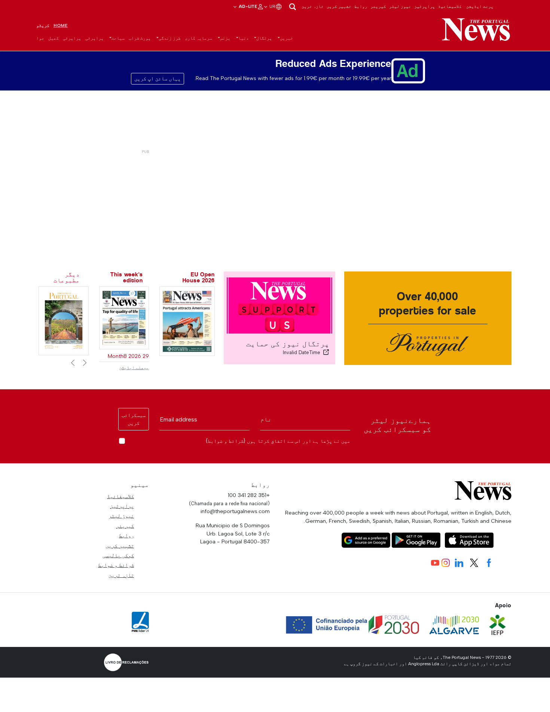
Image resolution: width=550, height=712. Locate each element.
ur (271, 6)
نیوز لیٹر (400, 6)
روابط (360, 6)
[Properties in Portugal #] (64, 320)
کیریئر (378, 6)
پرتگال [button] (264, 38)
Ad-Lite (247, 6)
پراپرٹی (94, 38)
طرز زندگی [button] (170, 38)
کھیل (53, 38)
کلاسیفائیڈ (450, 6)
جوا (40, 38)
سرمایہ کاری (198, 38)
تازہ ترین (313, 6)
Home (61, 25)
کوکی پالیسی (118, 555)
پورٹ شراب (140, 38)
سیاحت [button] (118, 38)
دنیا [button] (243, 38)
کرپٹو (42, 25)
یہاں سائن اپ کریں (157, 79)
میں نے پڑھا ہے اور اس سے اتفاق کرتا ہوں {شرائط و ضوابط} (278, 441)
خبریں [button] (286, 38)
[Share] (326, 352)
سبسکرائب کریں (134, 419)
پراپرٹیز (424, 6)
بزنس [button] (225, 38)
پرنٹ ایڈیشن (480, 6)
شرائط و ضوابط (116, 565)
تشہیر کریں (339, 6)
